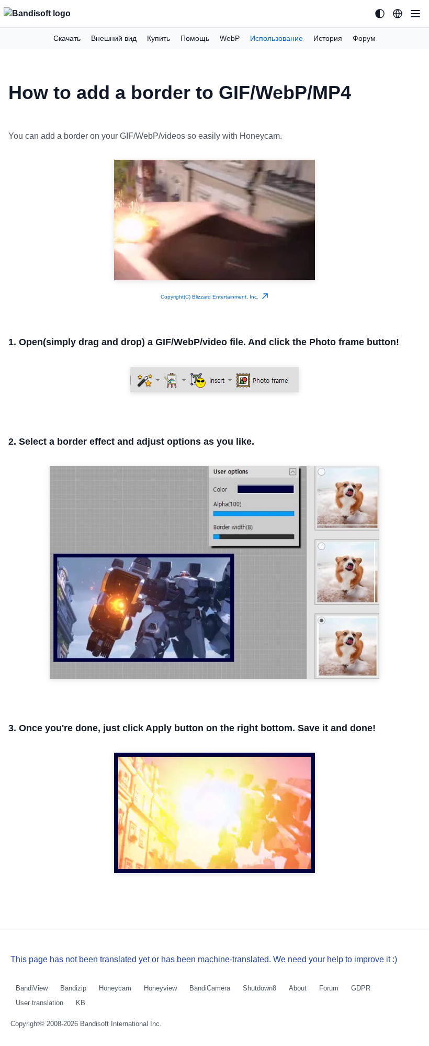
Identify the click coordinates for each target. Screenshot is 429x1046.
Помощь (194, 38)
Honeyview (160, 988)
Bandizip (73, 988)
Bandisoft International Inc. (121, 1024)
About (298, 988)
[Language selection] (397, 13)
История (327, 38)
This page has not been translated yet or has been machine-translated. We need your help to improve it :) (203, 959)
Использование (276, 38)
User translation (39, 1003)
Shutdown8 (259, 988)
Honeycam (115, 988)
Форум (364, 38)
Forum (328, 988)
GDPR (360, 988)
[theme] (379, 13)
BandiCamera (209, 988)
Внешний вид (114, 38)
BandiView (32, 988)
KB (80, 1003)
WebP (230, 38)
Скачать (67, 38)
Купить (158, 38)
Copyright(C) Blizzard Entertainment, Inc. (211, 297)
